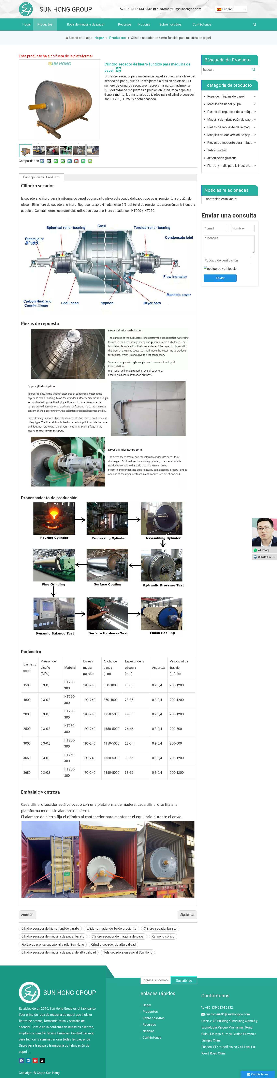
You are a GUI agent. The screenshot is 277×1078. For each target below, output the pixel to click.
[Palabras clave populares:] (254, 24)
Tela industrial (217, 150)
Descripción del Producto (41, 177)
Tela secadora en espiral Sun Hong (127, 952)
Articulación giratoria (221, 158)
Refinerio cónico (163, 936)
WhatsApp (263, 550)
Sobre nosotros (154, 1018)
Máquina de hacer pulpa (224, 104)
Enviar (220, 278)
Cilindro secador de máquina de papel (118, 936)
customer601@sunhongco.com (179, 9)
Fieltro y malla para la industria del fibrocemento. (232, 166)
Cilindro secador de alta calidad (113, 944)
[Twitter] (42, 1060)
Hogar (147, 1005)
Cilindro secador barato (160, 928)
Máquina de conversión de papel (230, 135)
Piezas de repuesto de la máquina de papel (232, 127)
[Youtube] (35, 1060)
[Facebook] (21, 1060)
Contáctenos (152, 1037)
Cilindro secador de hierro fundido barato (50, 928)
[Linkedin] (28, 1060)
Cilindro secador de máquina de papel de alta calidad (58, 952)
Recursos (149, 1025)
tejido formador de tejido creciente (111, 928)
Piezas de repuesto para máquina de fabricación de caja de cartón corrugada (232, 143)
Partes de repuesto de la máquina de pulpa (232, 112)
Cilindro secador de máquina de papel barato (52, 936)
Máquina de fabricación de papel (230, 119)
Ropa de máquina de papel (226, 96)
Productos (150, 1012)
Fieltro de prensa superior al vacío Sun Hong (52, 944)
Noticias (148, 1031)
